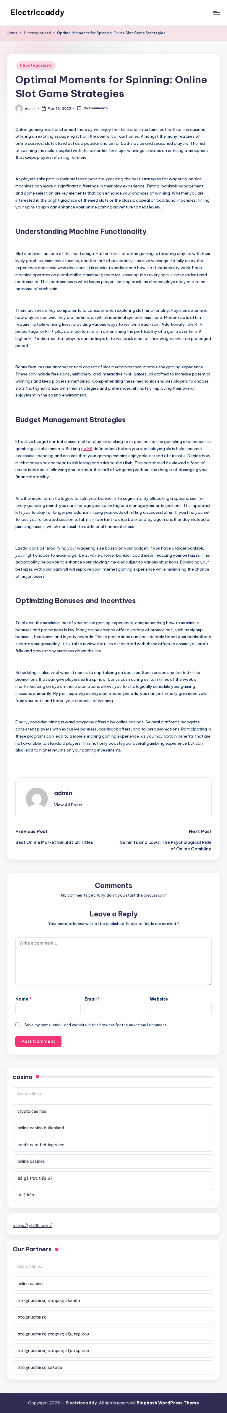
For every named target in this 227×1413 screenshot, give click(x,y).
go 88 (87, 448)
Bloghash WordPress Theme (168, 1403)
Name (23, 999)
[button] (68, 804)
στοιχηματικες (31, 1316)
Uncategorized (36, 65)
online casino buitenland (40, 1127)
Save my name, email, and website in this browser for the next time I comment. (96, 1024)
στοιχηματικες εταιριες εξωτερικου (53, 1333)
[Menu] (216, 13)
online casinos (31, 1161)
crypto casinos (31, 1111)
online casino (30, 1283)
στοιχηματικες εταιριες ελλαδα (48, 1300)
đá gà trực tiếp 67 (35, 1178)
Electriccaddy (37, 12)
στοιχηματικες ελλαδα (39, 1367)
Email (92, 999)
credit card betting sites (40, 1144)
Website (159, 999)
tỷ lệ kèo (25, 1194)
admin (63, 793)
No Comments (95, 108)
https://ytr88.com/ (32, 1225)
